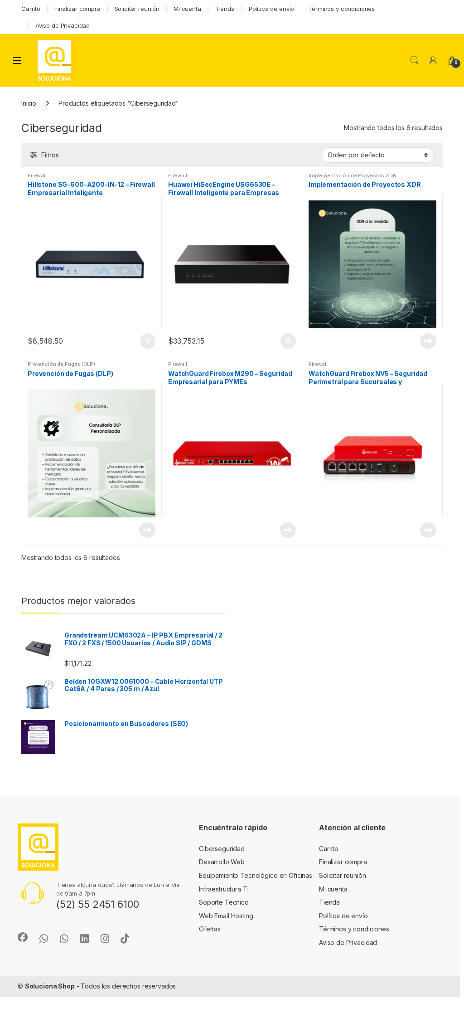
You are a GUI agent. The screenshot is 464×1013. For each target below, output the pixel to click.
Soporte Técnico (224, 902)
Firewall (37, 175)
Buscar (414, 60)
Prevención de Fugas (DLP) (61, 364)
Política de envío (272, 8)
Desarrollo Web (222, 862)
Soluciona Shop (50, 986)
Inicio (28, 103)
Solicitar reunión (137, 8)
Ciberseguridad (222, 848)
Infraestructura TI (223, 889)
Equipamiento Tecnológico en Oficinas (255, 875)
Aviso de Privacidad (62, 25)
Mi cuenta (187, 8)
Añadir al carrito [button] (146, 341)
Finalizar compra (77, 8)
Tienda (225, 8)
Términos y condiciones (341, 8)
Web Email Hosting (226, 916)
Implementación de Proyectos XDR (352, 175)
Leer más (428, 341)
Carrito (30, 8)
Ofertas (210, 929)
